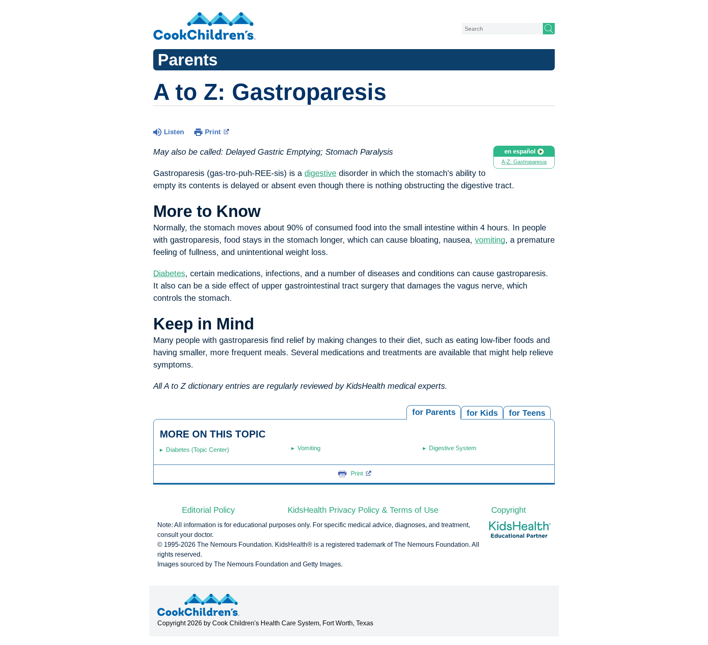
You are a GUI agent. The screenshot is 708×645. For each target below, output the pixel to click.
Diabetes (169, 273)
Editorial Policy (208, 509)
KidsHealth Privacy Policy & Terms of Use (363, 509)
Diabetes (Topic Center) (197, 449)
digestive (320, 173)
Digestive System (453, 447)
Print (213, 132)
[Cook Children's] (204, 26)
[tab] (527, 412)
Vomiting (308, 447)
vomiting (490, 239)
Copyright (508, 509)
